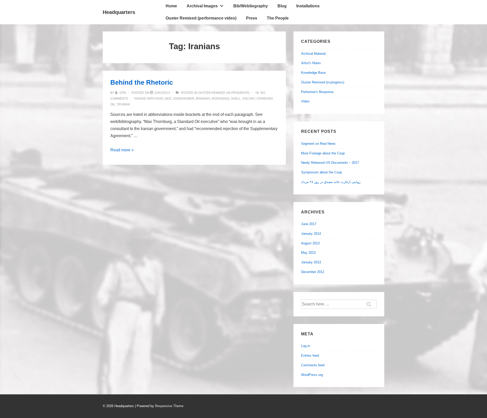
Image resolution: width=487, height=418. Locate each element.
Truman (123, 104)
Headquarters (119, 12)
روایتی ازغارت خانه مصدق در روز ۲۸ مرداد (330, 182)
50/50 (159, 98)
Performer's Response (317, 92)
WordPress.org (312, 375)
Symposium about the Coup (321, 172)
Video (305, 101)
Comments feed (312, 365)
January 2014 (311, 233)
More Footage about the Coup (323, 153)
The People (278, 18)
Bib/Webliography (250, 6)
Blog (282, 6)
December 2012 (312, 272)
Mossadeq (220, 98)
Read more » (122, 150)
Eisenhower (183, 98)
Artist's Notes (311, 63)
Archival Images (202, 6)
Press (251, 18)
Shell (236, 98)
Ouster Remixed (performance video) (201, 18)
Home (171, 6)
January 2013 (311, 262)
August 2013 (310, 243)
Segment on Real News (318, 144)
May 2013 (308, 253)
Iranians (203, 98)
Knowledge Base (313, 73)
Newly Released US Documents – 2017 (330, 163)
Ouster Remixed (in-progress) (224, 93)
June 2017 (308, 224)
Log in (305, 346)
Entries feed (310, 355)
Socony (248, 98)
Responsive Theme (169, 406)
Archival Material (313, 54)
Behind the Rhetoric (141, 82)
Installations (308, 6)
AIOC (168, 98)
